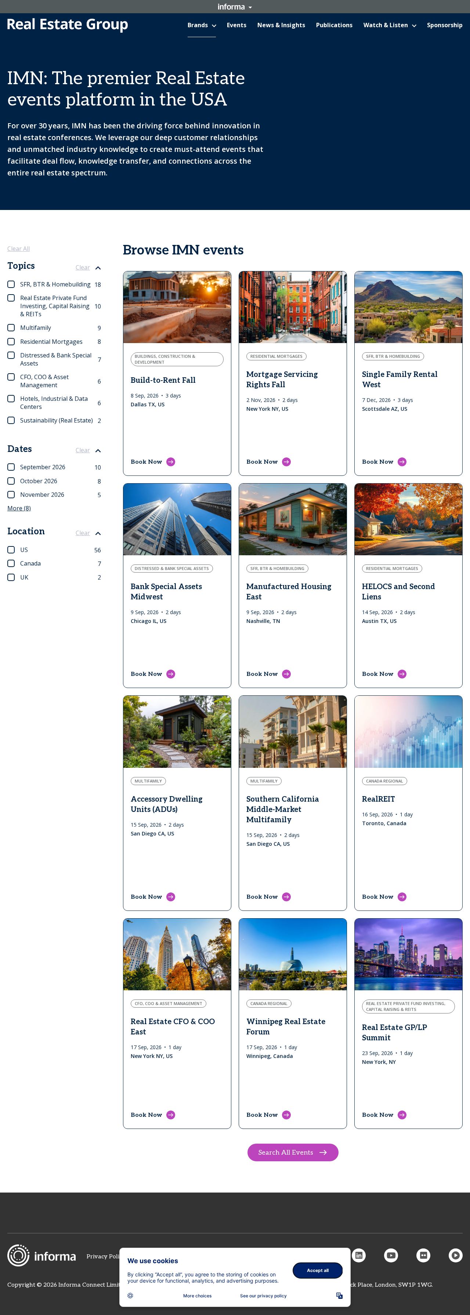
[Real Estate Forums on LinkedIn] (359, 1255)
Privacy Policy (106, 1256)
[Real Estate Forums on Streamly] (456, 1255)
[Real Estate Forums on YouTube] (391, 1255)
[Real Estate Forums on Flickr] (423, 1255)
